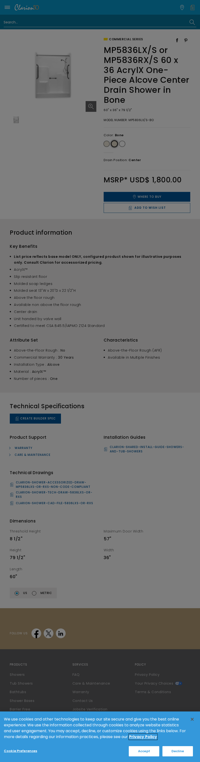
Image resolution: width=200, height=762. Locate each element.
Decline (177, 751)
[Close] (192, 719)
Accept (144, 751)
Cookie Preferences (20, 751)
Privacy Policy (143, 737)
